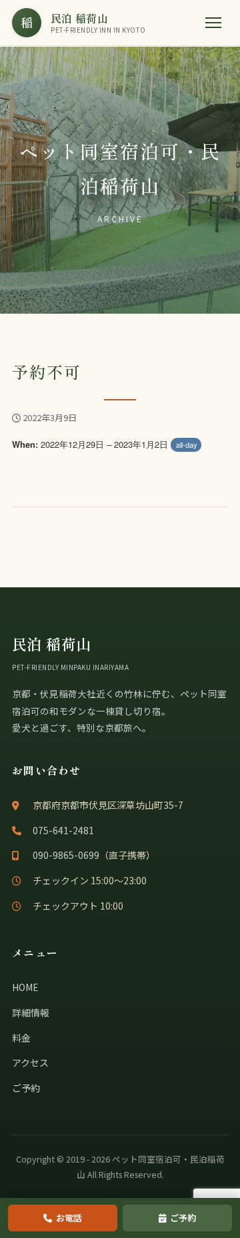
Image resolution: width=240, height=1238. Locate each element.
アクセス (30, 1062)
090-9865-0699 (66, 855)
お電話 (69, 1217)
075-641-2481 (63, 830)
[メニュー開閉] (213, 22)
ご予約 (26, 1088)
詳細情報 (30, 1012)
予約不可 (46, 371)
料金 (21, 1037)
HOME (25, 987)
